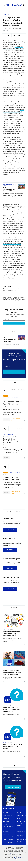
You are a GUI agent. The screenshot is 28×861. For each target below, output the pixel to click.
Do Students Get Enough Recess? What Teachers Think (9, 189)
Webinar (5, 399)
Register (6, 419)
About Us (5, 812)
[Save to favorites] (14, 35)
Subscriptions (6, 834)
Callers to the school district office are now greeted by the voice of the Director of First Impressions (13, 49)
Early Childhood (8, 434)
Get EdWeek (6, 831)
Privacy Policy (7, 853)
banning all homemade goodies (12, 243)
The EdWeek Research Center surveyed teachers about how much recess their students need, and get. (13, 195)
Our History (6, 818)
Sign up (14, 371)
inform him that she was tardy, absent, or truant (13, 111)
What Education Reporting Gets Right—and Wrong (9, 339)
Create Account (14, 787)
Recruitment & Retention (10, 397)
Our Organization (7, 815)
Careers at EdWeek (8, 826)
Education (7, 14)
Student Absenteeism (15, 472)
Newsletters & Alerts (8, 836)
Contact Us (20, 812)
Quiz (11, 705)
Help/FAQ (19, 818)
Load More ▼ (14, 765)
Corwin (14, 493)
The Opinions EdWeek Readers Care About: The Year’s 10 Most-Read (12, 672)
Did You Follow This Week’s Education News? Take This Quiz (12, 709)
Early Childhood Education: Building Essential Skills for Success (10, 442)
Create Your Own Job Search (13, 599)
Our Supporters (7, 824)
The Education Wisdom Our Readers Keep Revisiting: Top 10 (11, 634)
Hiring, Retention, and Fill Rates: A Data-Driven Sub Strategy (12, 404)
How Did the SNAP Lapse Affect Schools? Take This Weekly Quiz (12, 746)
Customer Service (21, 821)
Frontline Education (17, 420)
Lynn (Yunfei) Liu (7, 719)
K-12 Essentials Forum (9, 436)
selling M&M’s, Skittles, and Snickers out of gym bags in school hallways (13, 216)
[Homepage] (14, 5)
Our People (6, 821)
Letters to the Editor (22, 815)
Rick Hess (5, 344)
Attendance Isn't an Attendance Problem (11, 478)
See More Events (14, 503)
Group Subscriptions (8, 839)
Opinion (12, 335)
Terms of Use (17, 857)
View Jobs (9, 529)
